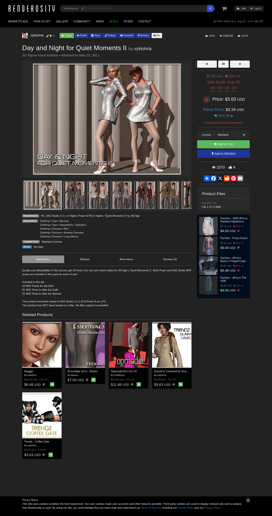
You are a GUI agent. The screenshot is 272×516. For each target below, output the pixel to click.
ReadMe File (209, 202)
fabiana (74, 375)
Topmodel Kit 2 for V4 (124, 371)
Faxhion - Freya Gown (233, 238)
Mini (66, 228)
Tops (54, 220)
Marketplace (18, 21)
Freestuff (128, 35)
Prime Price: (214, 109)
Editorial (84, 259)
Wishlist (144, 35)
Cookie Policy (186, 507)
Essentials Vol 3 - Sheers (83, 371)
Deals (113, 21)
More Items (126, 259)
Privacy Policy (212, 507)
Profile (83, 35)
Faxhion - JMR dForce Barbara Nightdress (234, 220)
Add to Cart (225, 144)
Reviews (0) (170, 259)
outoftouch (119, 375)
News (100, 21)
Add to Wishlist (224, 153)
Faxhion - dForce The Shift (233, 279)
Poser (128, 21)
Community (82, 21)
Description (43, 259)
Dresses (56, 228)
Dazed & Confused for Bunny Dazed (176, 371)
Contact (144, 21)
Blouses (64, 220)
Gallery (62, 21)
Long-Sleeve (71, 236)
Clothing (45, 220)
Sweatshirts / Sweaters (73, 224)
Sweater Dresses (74, 232)
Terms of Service (151, 507)
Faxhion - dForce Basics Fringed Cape (233, 259)
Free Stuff (42, 21)
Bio (158, 35)
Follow (68, 35)
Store (96, 35)
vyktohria (143, 48)
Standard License (52, 241)
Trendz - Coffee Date (36, 441)
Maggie (28, 371)
